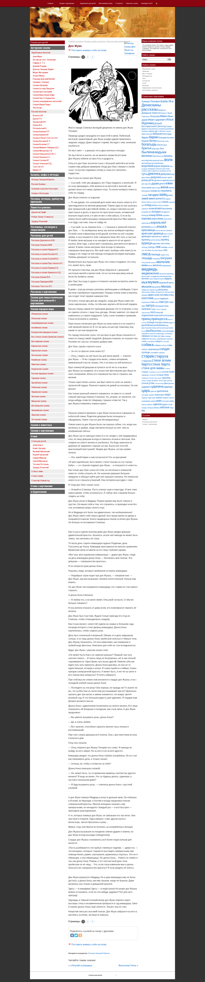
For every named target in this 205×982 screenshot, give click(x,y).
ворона (165, 166)
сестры (160, 336)
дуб (143, 184)
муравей (163, 282)
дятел (162, 183)
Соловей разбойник (165, 129)
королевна (146, 223)
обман (152, 292)
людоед (156, 258)
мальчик (163, 262)
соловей (154, 352)
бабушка (158, 133)
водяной (155, 160)
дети (170, 177)
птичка (158, 322)
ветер (161, 156)
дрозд (166, 180)
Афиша (144, 419)
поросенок (148, 315)
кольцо (145, 215)
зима (170, 195)
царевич (146, 387)
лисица (155, 254)
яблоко (156, 408)
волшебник (147, 163)
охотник (147, 298)
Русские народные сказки (42, 373)
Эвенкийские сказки (40, 410)
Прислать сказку (132, 3)
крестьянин (168, 234)
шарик (152, 401)
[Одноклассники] (80, 935)
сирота (145, 338)
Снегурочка (152, 129)
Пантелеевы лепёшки (150, 90)
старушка (146, 361)
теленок (152, 375)
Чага (143, 78)
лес (143, 250)
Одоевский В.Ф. (39, 122)
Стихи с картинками (41, 486)
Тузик (144, 83)
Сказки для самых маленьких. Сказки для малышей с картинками (47, 300)
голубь (144, 171)
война (162, 160)
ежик (169, 183)
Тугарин (145, 131)
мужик (153, 282)
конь (159, 215)
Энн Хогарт (37, 107)
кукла (152, 240)
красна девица (166, 230)
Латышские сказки (39, 355)
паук (171, 302)
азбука (151, 131)
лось (167, 255)
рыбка (163, 331)
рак (167, 325)
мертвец (169, 274)
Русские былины (38, 184)
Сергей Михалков (40, 461)
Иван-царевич (157, 119)
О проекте (119, 3)
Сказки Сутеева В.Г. (41, 160)
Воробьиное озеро (148, 69)
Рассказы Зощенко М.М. (41, 245)
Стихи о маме (37, 476)
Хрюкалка (145, 71)
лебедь (151, 247)
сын (171, 371)
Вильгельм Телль (127, 965)
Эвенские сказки (38, 415)
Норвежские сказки (39, 369)
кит (143, 205)
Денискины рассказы (151, 107)
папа (157, 302)
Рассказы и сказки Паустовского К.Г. (47, 263)
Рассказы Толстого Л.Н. (41, 286)
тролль (166, 377)
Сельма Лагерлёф (40, 85)
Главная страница (75, 41)
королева (157, 218)
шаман (165, 398)
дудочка (148, 184)
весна (156, 156)
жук (159, 191)
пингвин (146, 309)
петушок (159, 306)
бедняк (145, 141)
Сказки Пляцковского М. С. (44, 154)
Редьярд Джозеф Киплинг (44, 79)
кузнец (146, 239)
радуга (171, 322)
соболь (164, 345)
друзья (172, 180)
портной (158, 315)
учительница (159, 383)
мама (145, 265)
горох (149, 171)
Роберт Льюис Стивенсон (42, 217)
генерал (151, 169)
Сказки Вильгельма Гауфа (43, 95)
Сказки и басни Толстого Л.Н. (45, 138)
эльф (170, 404)
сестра (153, 336)
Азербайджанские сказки (42, 323)
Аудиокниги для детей (88, 3)
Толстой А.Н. (38, 166)
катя (160, 202)
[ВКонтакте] (72, 935)
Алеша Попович (151, 101)
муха (171, 282)
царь (146, 390)
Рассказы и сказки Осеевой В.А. (45, 258)
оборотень (160, 292)
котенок (146, 226)
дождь (145, 180)
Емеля (164, 113)
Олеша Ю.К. (37, 125)
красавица (148, 230)
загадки (153, 195)
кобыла (160, 205)
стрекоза (152, 372)
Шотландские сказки (40, 405)
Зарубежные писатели (40, 52)
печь (166, 306)
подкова (164, 309)
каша (165, 201)
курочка (156, 243)
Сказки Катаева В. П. (41, 141)
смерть (158, 341)
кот (163, 222)
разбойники (159, 325)
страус (145, 371)
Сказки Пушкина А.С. (42, 157)
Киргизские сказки (39, 350)
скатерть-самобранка (157, 339)
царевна (157, 386)
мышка (146, 286)
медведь (149, 269)
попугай (159, 312)
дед (172, 174)
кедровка (172, 202)
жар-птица (156, 188)
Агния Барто (38, 445)
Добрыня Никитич (151, 113)
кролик (155, 236)
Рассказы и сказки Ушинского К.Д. (46, 272)
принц (146, 319)
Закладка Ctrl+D (146, 3)
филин (171, 383)
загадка (145, 195)
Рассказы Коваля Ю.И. (40, 277)
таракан (145, 375)
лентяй (170, 247)
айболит (162, 131)
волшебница (157, 163)
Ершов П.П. (37, 118)
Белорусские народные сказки (44, 332)
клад (148, 205)
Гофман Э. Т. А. (39, 63)
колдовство (146, 212)
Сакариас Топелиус (41, 82)
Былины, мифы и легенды (45, 174)
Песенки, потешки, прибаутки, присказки (47, 200)
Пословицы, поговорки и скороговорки (44, 228)
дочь (151, 180)
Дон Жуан (75, 45)
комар (152, 215)
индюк (168, 199)
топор (151, 378)
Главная (50, 3)
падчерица (146, 302)
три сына (157, 378)
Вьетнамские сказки (40, 341)
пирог (153, 309)
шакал (159, 397)
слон (144, 341)
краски (157, 230)
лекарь (164, 247)
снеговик (166, 341)
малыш (153, 262)
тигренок (145, 378)
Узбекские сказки (39, 387)
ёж (143, 410)
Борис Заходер (39, 448)
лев (158, 247)
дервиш (164, 177)
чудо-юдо (151, 398)
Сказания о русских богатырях (44, 188)
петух (150, 305)
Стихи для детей (38, 441)
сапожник (168, 334)
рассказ (145, 328)
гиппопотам (160, 169)
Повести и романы (41, 207)
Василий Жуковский (41, 451)
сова (169, 345)
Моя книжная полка (105, 3)
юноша (150, 408)
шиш (171, 401)
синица (168, 336)
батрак (162, 137)
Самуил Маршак (39, 458)
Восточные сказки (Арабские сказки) (47, 337)
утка (151, 383)
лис (165, 250)
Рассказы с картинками (44, 291)
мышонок (156, 287)
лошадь (147, 258)
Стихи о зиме (37, 471)
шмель (150, 404)
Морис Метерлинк (40, 72)
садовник (145, 334)
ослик (164, 294)
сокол (144, 349)
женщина (146, 191)
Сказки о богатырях (40, 193)
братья (146, 148)
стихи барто (160, 364)
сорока (161, 352)
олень (144, 295)
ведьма (160, 152)
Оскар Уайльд (38, 75)
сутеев (165, 372)
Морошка (145, 85)
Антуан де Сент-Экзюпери (44, 59)
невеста (145, 290)
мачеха (157, 265)
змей (145, 198)
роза (164, 328)
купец (165, 239)
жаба (148, 187)
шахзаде (165, 401)
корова (146, 218)
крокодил (146, 236)
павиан (156, 298)
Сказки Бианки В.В (40, 134)
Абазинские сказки (39, 314)
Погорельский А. (40, 128)
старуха (161, 356)
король (156, 222)
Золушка (155, 116)
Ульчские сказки (38, 396)
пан (152, 302)
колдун (156, 211)
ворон (157, 166)
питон (158, 309)
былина (148, 152)
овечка (167, 292)
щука (164, 404)
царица (168, 386)
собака (148, 345)
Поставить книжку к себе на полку (88, 50)
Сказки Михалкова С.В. (42, 150)
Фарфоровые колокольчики (151, 88)
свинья (146, 336)
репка (159, 328)
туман (144, 380)
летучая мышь (157, 250)
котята (153, 227)
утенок (145, 383)
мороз (156, 279)
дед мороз (146, 177)
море (151, 279)
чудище (145, 398)
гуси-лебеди (161, 171)
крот (160, 237)
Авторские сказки (40, 47)
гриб (154, 171)
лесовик (148, 250)
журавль (166, 190)
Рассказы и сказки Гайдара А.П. (44, 249)
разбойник (147, 325)
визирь (168, 155)
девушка (166, 174)
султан (158, 372)
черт (168, 394)
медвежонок (150, 273)
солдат (164, 349)
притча (170, 319)
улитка (169, 381)
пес (143, 306)
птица (150, 322)
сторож (167, 368)
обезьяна (163, 289)
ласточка (165, 243)
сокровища (153, 349)
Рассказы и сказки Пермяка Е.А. (45, 268)
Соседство (146, 81)
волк (168, 159)
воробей (147, 165)
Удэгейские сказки (39, 382)
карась (149, 202)
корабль (166, 215)
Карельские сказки (39, 346)
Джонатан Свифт (38, 212)
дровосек (158, 180)
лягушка (166, 258)
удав (165, 380)
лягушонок (146, 262)
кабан (144, 202)
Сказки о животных (41, 425)
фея (166, 383)
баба (143, 134)
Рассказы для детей (42, 235)
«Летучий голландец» (81, 965)
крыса (166, 236)
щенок (157, 404)
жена (164, 187)
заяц (163, 194)
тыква (148, 381)
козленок (167, 208)
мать (150, 265)
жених (171, 187)
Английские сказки (39, 327)
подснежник (146, 312)
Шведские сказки (38, 401)
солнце (146, 352)
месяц (144, 276)
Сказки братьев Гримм (42, 91)
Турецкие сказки (38, 378)
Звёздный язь (147, 76)
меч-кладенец (153, 276)
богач (160, 144)
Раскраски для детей (149, 422)
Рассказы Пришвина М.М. (42, 281)
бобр (167, 141)
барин (154, 137)
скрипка (170, 339)
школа (144, 405)
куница (158, 240)
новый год (153, 290)
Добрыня (162, 110)
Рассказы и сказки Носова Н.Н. (44, 254)
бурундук (156, 149)
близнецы (161, 141)
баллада (167, 134)
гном (167, 169)
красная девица (152, 233)
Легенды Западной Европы (42, 179)
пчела (165, 322)
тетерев (159, 375)
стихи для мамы (153, 368)
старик (148, 356)
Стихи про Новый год (40, 480)
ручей (144, 331)
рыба (150, 330)
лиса (146, 254)
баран (145, 137)
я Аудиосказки (39, 491)
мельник (162, 274)
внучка (148, 160)
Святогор (161, 126)
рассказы (152, 328)
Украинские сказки (39, 392)
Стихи (34, 436)
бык (162, 148)
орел (151, 294)
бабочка (149, 134)
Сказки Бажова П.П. (41, 131)
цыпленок (162, 391)
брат (165, 145)
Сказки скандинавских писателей (47, 101)
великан (147, 155)
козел (158, 208)
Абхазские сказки (39, 318)
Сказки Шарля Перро (41, 104)
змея (152, 198)
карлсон (155, 202)
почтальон (168, 315)
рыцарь (170, 331)
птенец (144, 322)
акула (168, 131)
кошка (162, 226)
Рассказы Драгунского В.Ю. (43, 240)
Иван (163, 116)
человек (145, 395)
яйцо (172, 408)
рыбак (157, 330)
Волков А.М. (38, 115)
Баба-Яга (167, 101)
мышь (166, 286)
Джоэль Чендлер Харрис (43, 69)
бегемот (170, 137)
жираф (153, 191)
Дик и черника (147, 73)
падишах (163, 298)
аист (157, 131)
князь (154, 205)
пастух (163, 302)
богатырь (149, 144)
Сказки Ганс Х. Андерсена (44, 98)
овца (172, 292)
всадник (144, 169)
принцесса (159, 319)
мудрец (168, 278)
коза (151, 208)
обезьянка (146, 292)
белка (153, 140)
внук (143, 160)
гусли (168, 171)
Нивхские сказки (38, 364)
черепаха (159, 395)
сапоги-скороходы (156, 333)
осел (157, 294)
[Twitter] (76, 935)
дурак (155, 183)
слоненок (151, 341)
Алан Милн (37, 56)
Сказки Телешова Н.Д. (42, 163)
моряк (162, 279)
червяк (151, 395)
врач (171, 166)
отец (171, 294)
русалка (169, 328)
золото (160, 198)
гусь (144, 173)
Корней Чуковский (40, 454)
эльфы (144, 408)
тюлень (154, 380)
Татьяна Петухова (41, 464)
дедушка (156, 177)
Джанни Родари (39, 66)
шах (159, 400)
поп (152, 312)
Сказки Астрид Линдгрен (43, 88)
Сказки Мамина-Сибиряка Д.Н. (46, 147)
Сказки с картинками (66, 3)
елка (144, 187)
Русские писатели (38, 111)
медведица (166, 265)
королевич (168, 219)
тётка (160, 381)
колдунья (165, 212)
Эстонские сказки (39, 419)
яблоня (164, 407)
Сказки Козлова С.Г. (41, 144)
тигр (166, 374)
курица (147, 243)
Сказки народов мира (42, 309)
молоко (145, 278)
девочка (154, 173)
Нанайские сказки (39, 360)
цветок (153, 391)
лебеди (144, 247)
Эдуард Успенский (39, 221)
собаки (157, 345)
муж (145, 282)
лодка (163, 255)
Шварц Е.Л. (37, 170)
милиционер (166, 276)
